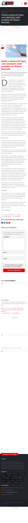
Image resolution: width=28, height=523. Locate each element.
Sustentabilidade (16, 482)
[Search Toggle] (22, 3)
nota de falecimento (7, 313)
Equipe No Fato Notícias (10, 214)
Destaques (5, 309)
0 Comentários (17, 216)
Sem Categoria (8, 482)
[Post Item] (14, 290)
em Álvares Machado (7, 216)
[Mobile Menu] (25, 3)
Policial (3, 480)
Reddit (9, 223)
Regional (19, 214)
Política (8, 480)
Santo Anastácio (19, 480)
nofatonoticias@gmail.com (11, 492)
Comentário (6, 236)
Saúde (3, 482)
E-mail (7, 223)
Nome (5, 252)
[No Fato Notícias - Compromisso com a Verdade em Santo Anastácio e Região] (7, 3)
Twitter (4, 223)
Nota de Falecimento (5, 300)
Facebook (2, 223)
